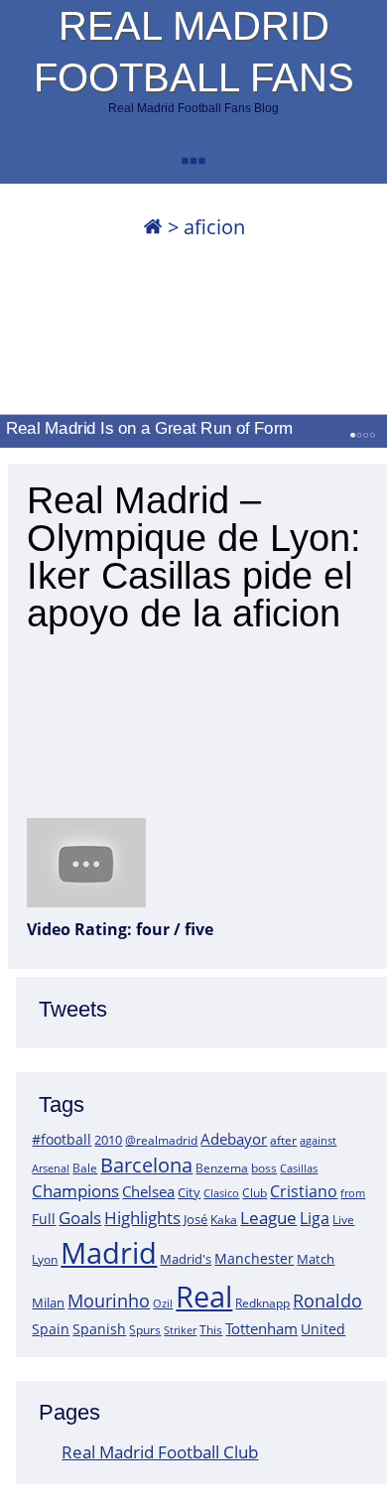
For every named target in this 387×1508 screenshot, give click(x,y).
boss (264, 1167)
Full (44, 1218)
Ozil (163, 1303)
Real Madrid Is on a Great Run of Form (150, 428)
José (195, 1219)
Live (343, 1219)
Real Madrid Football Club (160, 1451)
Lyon (45, 1259)
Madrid (109, 1253)
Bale (84, 1167)
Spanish (99, 1328)
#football (61, 1139)
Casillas (299, 1168)
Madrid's (185, 1259)
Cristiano (303, 1191)
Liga (314, 1218)
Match (315, 1259)
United (323, 1328)
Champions (75, 1190)
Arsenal (50, 1168)
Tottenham (261, 1328)
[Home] (153, 226)
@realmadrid (161, 1140)
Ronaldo (327, 1300)
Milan (48, 1302)
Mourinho (108, 1300)
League (268, 1217)
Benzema (221, 1168)
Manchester (254, 1258)
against (318, 1140)
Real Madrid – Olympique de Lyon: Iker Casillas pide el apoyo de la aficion (194, 557)
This (210, 1329)
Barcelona (146, 1165)
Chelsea (148, 1191)
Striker (180, 1330)
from (352, 1192)
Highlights (142, 1217)
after (283, 1140)
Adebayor (233, 1139)
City (189, 1192)
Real (204, 1296)
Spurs (145, 1329)
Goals (80, 1217)
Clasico (221, 1192)
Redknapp (262, 1303)
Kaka (223, 1219)
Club (254, 1192)
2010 (108, 1140)
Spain (50, 1328)
